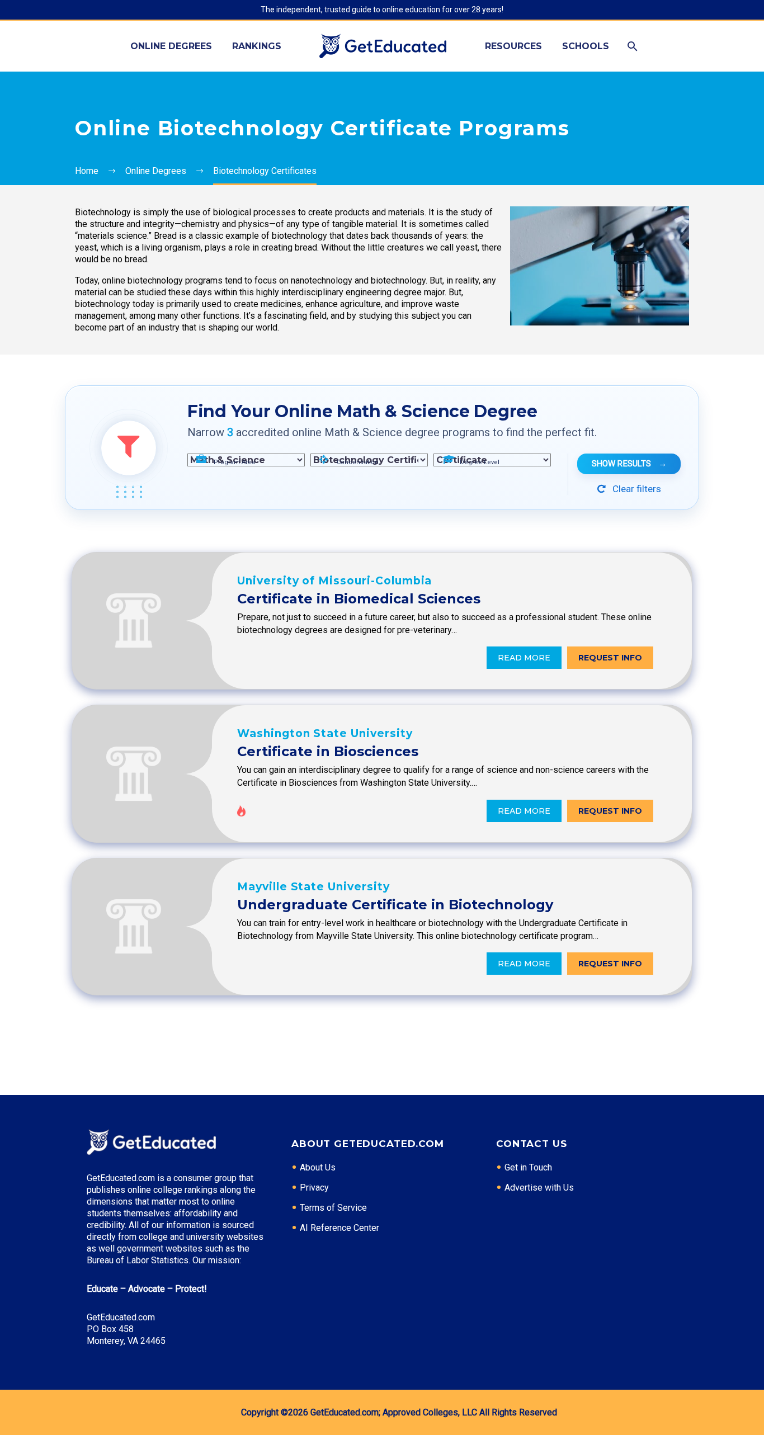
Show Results (629, 464)
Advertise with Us (539, 1187)
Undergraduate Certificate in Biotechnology (395, 904)
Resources (513, 46)
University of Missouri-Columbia (334, 580)
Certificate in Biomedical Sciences (358, 599)
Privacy (314, 1187)
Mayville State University (313, 886)
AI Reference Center (339, 1227)
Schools (585, 46)
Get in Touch (528, 1167)
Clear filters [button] (635, 488)
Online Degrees (171, 46)
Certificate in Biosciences (327, 751)
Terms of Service (333, 1207)
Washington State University (325, 733)
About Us (318, 1167)
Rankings (256, 46)
